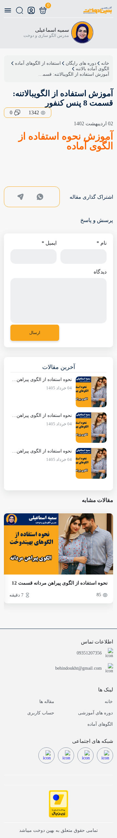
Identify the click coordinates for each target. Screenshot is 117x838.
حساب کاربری (40, 712)
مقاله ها (46, 701)
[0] (43, 10)
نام (102, 243)
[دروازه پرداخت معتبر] (58, 804)
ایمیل (49, 243)
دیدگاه (100, 271)
